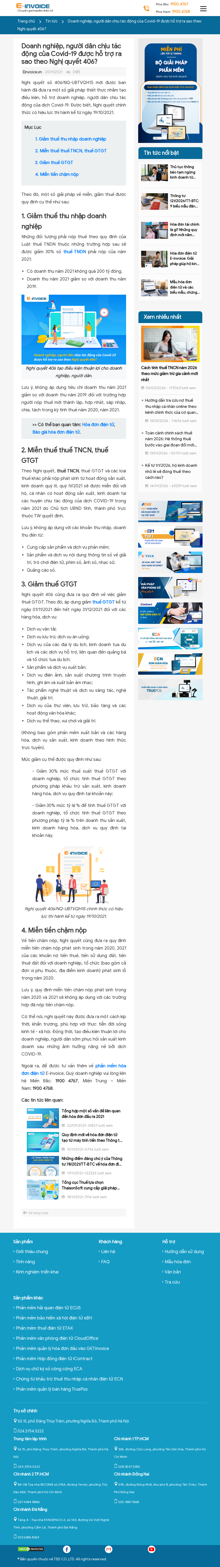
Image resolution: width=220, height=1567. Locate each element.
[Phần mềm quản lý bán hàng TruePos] (170, 689)
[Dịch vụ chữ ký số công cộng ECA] (170, 638)
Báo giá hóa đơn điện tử (56, 432)
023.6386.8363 (28, 1537)
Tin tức (51, 21)
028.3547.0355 (129, 1466)
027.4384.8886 (28, 1502)
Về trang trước (38, 1213)
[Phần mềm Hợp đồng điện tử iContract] (170, 613)
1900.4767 (179, 4)
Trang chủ (26, 21)
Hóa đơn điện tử (98, 424)
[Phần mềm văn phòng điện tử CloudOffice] (170, 587)
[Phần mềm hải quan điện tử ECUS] (170, 511)
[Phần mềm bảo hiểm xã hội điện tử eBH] (170, 536)
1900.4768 (181, 11)
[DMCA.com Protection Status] (30, 1550)
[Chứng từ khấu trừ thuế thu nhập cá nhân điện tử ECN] (170, 663)
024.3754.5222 (30, 1431)
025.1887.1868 (128, 1502)
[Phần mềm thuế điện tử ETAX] (170, 562)
